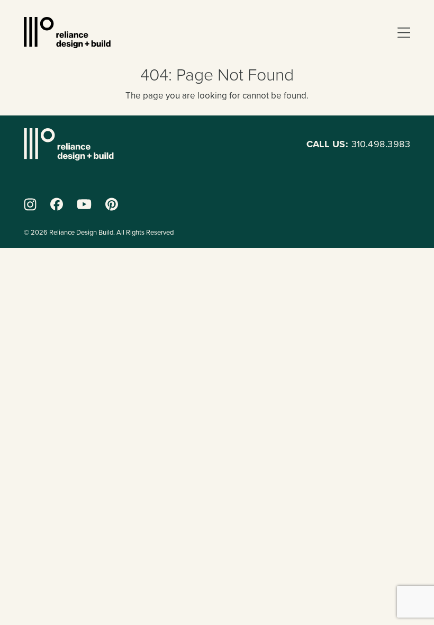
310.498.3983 (358, 143)
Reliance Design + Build (67, 32)
